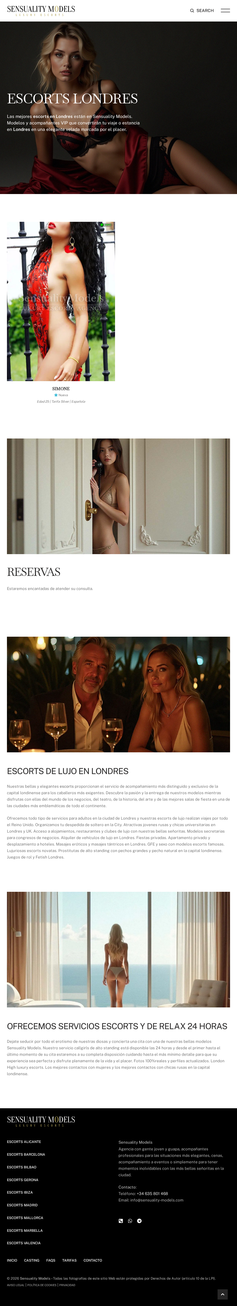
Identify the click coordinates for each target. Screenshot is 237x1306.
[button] (202, 11)
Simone (61, 388)
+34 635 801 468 (152, 1193)
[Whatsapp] (130, 1221)
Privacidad (67, 1285)
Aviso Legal (16, 1285)
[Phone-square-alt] (120, 1221)
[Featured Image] (61, 301)
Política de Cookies (41, 1285)
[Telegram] (139, 1221)
